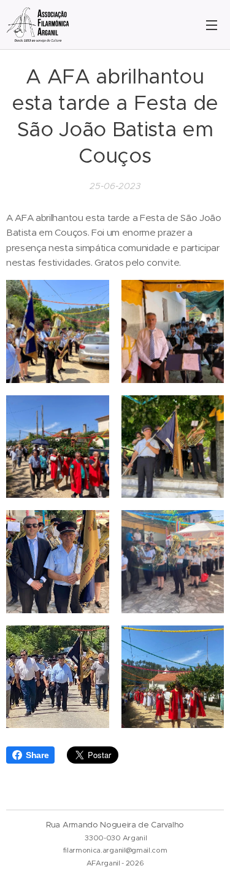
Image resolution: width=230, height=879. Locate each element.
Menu (211, 24)
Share (37, 755)
